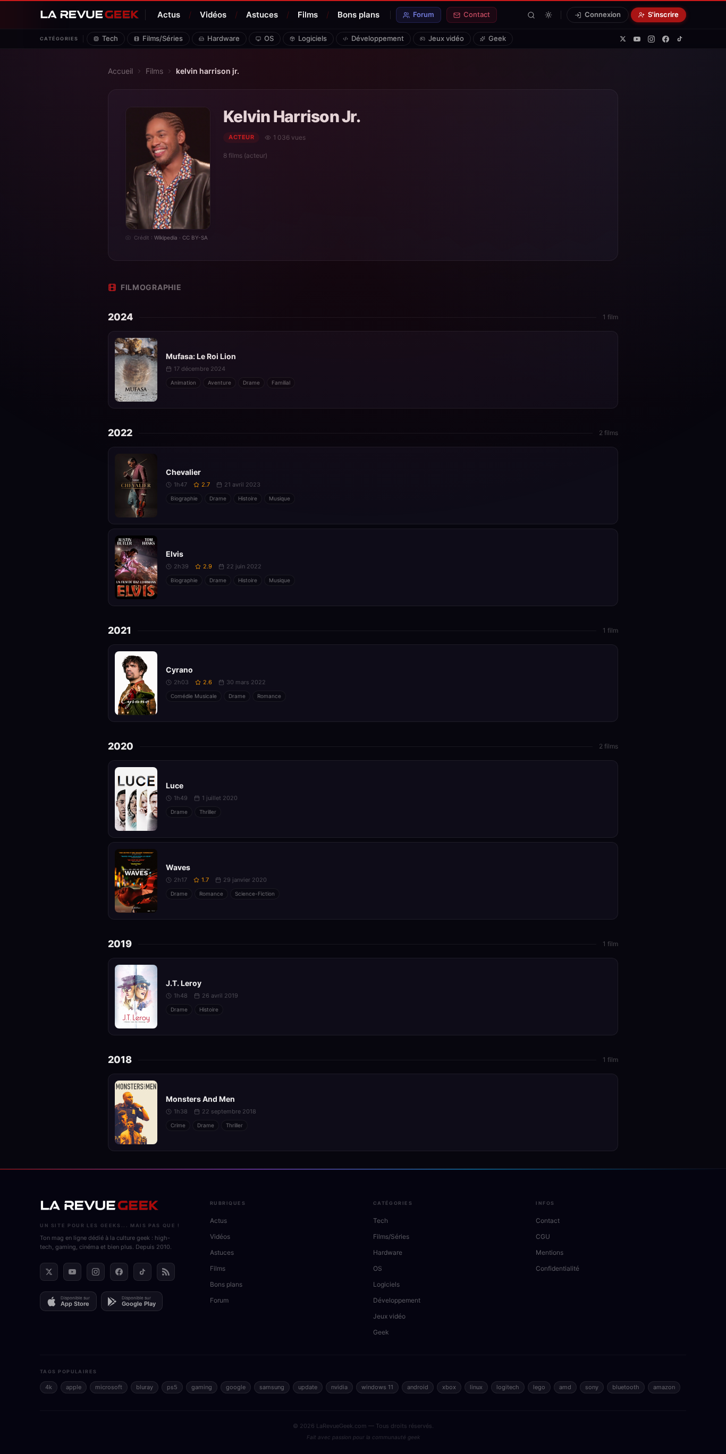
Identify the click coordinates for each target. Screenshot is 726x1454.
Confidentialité (557, 1268)
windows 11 (377, 1387)
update (307, 1387)
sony (591, 1387)
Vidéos (213, 15)
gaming (201, 1387)
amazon (664, 1387)
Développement (377, 38)
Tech (110, 38)
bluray (144, 1387)
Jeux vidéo (446, 38)
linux (476, 1387)
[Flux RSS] (166, 1272)
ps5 (172, 1387)
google (236, 1387)
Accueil (120, 70)
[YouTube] (637, 39)
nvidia (339, 1387)
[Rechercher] (531, 15)
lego (539, 1387)
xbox (449, 1387)
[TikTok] (679, 38)
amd (565, 1387)
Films (308, 15)
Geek (497, 38)
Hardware (223, 38)
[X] (623, 38)
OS (269, 38)
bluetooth (625, 1387)
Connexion (603, 14)
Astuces (262, 15)
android (417, 1387)
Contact (476, 14)
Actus (168, 15)
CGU (543, 1236)
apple (73, 1387)
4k (48, 1387)
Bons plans (358, 15)
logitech (507, 1387)
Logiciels (312, 38)
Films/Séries (162, 38)
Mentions (549, 1252)
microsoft (108, 1387)
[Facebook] (665, 39)
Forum (423, 14)
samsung (271, 1387)
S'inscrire (663, 14)
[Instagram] (651, 39)
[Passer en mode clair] (548, 15)
